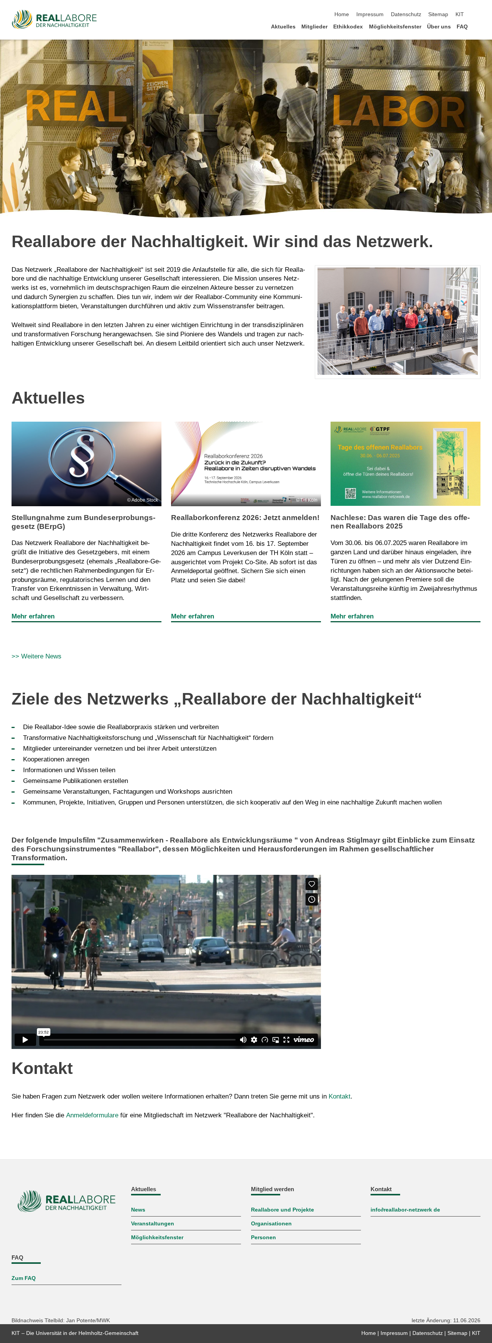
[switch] (478, 15)
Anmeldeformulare (92, 1115)
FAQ (462, 27)
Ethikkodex (348, 27)
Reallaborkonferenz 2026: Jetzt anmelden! (245, 518)
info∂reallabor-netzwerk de (405, 1210)
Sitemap (438, 14)
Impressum (370, 14)
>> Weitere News (37, 656)
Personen (263, 1237)
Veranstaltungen (152, 1224)
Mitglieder (314, 27)
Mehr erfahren (33, 616)
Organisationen (271, 1224)
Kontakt (340, 1096)
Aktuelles (283, 27)
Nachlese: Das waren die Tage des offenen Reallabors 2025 (400, 522)
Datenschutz (406, 14)
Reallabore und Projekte (282, 1210)
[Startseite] (478, 26)
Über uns (439, 27)
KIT (459, 14)
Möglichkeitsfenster (395, 27)
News (138, 1210)
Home (341, 14)
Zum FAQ (24, 1278)
